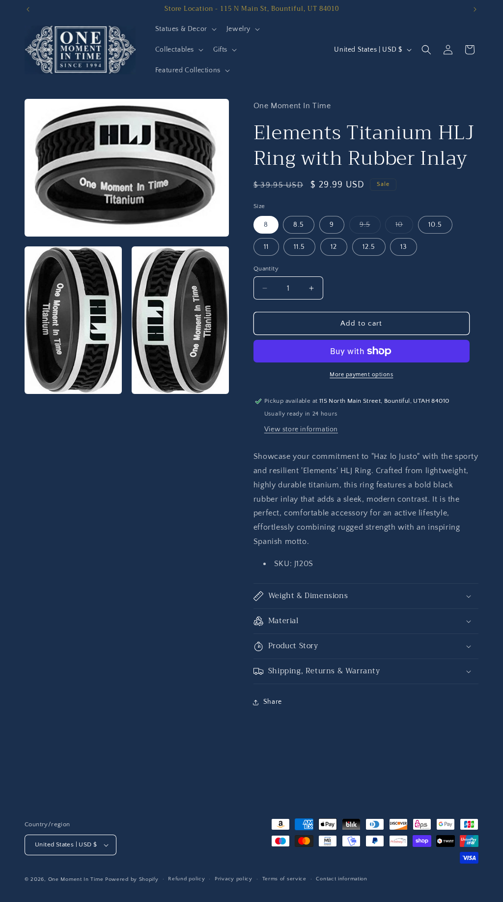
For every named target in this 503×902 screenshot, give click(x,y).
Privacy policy (233, 879)
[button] (185, 29)
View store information (301, 429)
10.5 (435, 225)
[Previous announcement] (28, 9)
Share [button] (272, 702)
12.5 (369, 247)
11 (266, 247)
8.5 (298, 225)
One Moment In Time (76, 879)
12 (334, 247)
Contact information (341, 879)
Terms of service (284, 879)
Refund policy (186, 879)
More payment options (361, 374)
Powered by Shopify (132, 879)
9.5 (370, 227)
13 (403, 247)
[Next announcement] (475, 9)
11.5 (299, 247)
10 (404, 227)
